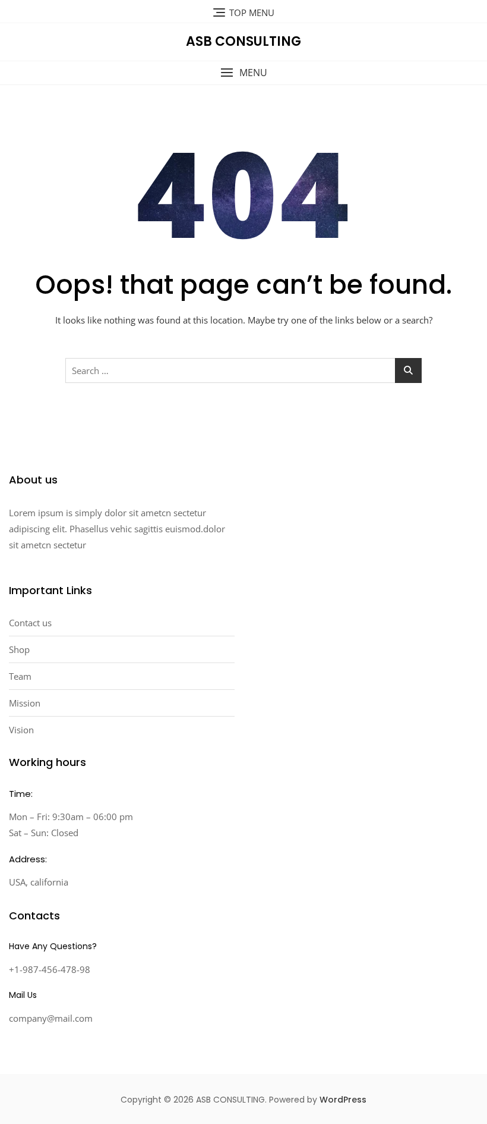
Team (20, 676)
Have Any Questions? (53, 946)
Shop (19, 649)
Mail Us (23, 995)
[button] (243, 73)
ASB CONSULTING (243, 41)
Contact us (30, 623)
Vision (21, 730)
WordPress (343, 1100)
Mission (24, 703)
